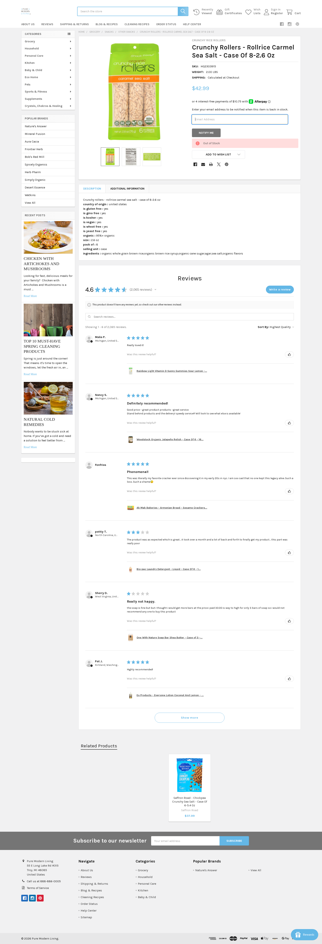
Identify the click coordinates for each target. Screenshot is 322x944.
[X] (218, 164)
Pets (27, 84)
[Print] (211, 164)
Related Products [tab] (99, 745)
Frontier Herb (34, 149)
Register (277, 13)
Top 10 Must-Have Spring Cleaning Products (42, 346)
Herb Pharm (33, 172)
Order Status (166, 24)
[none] (134, 91)
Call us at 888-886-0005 (44, 881)
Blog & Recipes (107, 24)
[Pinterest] (297, 24)
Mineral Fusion (35, 134)
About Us (28, 24)
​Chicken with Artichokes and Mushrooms (41, 263)
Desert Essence (35, 187)
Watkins (30, 195)
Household (32, 48)
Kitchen (30, 63)
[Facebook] (281, 24)
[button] (218, 154)
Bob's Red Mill (34, 157)
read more (30, 296)
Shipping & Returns (74, 24)
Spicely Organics (36, 164)
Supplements (33, 99)
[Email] (203, 164)
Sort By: (263, 327)
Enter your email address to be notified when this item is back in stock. (240, 109)
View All (30, 202)
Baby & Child (33, 70)
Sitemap (86, 917)
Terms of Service (38, 888)
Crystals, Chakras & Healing (43, 106)
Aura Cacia (32, 141)
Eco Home (31, 77)
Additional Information (127, 188)
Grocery (30, 41)
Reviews (47, 24)
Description (92, 188)
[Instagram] (289, 24)
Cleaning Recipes (136, 24)
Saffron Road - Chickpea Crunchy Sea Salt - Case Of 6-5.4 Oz (189, 801)
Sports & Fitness (36, 91)
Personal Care (34, 55)
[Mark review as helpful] (289, 354)
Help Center (192, 24)
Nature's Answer (36, 126)
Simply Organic (35, 180)
